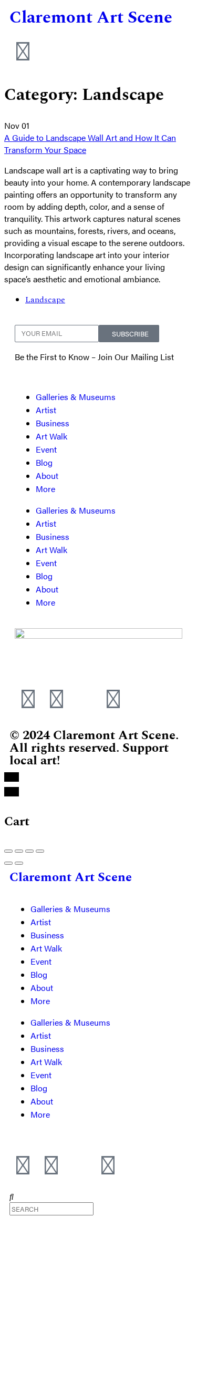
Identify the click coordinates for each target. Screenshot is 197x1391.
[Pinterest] (113, 697)
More (45, 489)
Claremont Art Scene (90, 17)
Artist (46, 410)
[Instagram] (28, 697)
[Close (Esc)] (8, 851)
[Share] (19, 851)
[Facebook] (56, 697)
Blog (44, 462)
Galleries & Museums (76, 397)
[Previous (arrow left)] (8, 863)
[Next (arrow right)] (19, 863)
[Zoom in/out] (40, 851)
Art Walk (51, 436)
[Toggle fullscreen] (29, 851)
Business (52, 423)
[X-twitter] (84, 697)
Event (46, 449)
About (47, 475)
